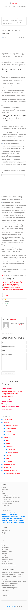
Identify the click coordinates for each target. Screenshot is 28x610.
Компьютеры (12, 18)
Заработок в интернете (12, 425)
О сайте (3, 487)
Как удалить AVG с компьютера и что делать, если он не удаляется (11, 578)
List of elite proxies (6, 499)
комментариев (21, 6)
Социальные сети (10, 434)
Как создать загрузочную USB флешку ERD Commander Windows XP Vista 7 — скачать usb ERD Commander (14, 282)
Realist (6, 295)
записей (11, 6)
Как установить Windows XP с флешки (13, 286)
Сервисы (8, 431)
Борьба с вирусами (13, 452)
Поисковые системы (9, 464)
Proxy (3, 493)
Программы (9, 461)
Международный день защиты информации (13, 522)
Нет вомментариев (10, 304)
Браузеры (8, 455)
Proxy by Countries (6, 503)
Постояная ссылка (10, 297)
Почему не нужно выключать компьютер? (13, 520)
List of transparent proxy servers (10, 501)
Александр (4, 572)
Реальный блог (10, 606)
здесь (7, 96)
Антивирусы (11, 449)
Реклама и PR (7, 467)
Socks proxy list (5, 505)
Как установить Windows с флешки (13, 289)
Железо (8, 458)
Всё (2, 491)
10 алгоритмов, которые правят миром (12, 518)
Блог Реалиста (8, 419)
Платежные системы (11, 428)
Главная (5, 18)
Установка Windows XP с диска (11, 287)
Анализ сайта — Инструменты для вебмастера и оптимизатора (10, 589)
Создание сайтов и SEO (10, 470)
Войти (5, 6)
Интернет (6, 422)
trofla (2, 583)
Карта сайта (4, 489)
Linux (7, 440)
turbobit (3, 587)
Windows (19, 18)
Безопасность (9, 446)
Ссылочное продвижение (13, 473)
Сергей (3, 576)
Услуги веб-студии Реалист (18, 581)
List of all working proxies (8, 495)
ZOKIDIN (3, 581)
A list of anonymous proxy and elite (10, 497)
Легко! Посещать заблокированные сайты (13, 516)
